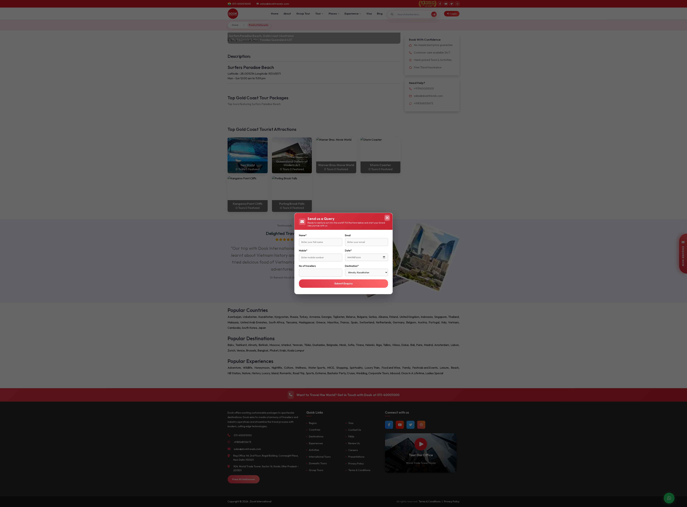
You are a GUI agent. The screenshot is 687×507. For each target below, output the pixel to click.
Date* (348, 250)
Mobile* (303, 250)
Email (348, 235)
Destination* (352, 266)
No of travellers (307, 266)
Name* (302, 235)
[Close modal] (387, 217)
